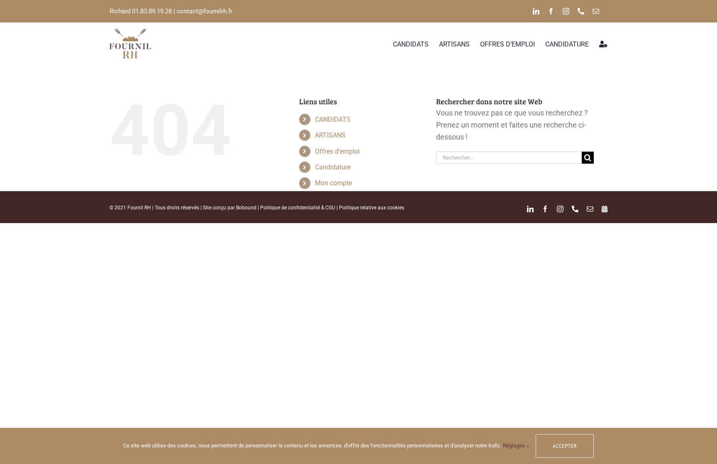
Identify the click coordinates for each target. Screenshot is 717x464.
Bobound (246, 208)
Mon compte (333, 183)
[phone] (581, 11)
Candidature (333, 167)
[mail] (596, 11)
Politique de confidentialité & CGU (297, 208)
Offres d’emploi (337, 151)
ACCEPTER (565, 445)
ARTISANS (330, 135)
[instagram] (566, 11)
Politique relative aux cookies (371, 208)
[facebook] (551, 11)
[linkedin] (536, 11)
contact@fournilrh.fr (204, 11)
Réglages (514, 445)
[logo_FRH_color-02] (130, 32)
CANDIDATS (333, 119)
